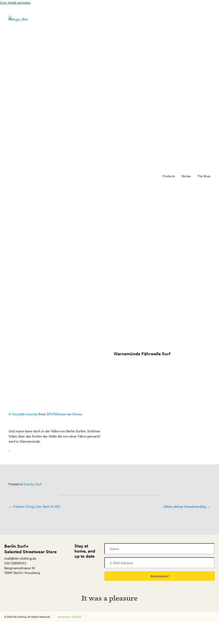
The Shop (203, 176)
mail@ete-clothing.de (20, 558)
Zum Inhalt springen (15, 2)
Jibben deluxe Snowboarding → (186, 506)
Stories (186, 176)
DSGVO (76, 617)
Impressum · (65, 617)
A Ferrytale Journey (23, 413)
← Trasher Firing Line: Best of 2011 (34, 506)
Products (169, 176)
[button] (159, 576)
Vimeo (77, 413)
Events (29, 484)
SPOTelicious (57, 413)
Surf (38, 484)
